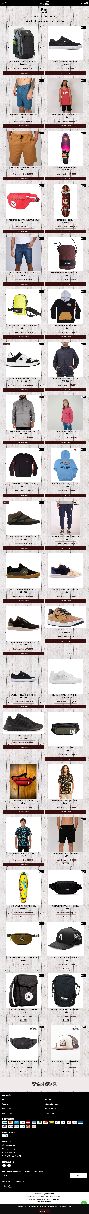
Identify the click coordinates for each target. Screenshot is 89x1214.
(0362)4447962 (10, 1145)
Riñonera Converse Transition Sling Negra (65, 906)
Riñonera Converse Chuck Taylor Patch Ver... (23, 958)
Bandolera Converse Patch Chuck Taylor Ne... (23, 1009)
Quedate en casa (7, 1113)
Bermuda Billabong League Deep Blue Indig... (23, 273)
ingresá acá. (57, 1199)
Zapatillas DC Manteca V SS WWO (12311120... (65, 695)
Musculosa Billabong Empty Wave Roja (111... (65, 114)
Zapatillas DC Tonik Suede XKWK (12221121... (65, 62)
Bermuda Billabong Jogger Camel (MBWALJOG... (23, 167)
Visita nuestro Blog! (11, 1152)
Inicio (3, 1099)
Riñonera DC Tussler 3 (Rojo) (23, 800)
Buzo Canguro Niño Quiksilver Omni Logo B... (65, 325)
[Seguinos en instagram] (4, 1165)
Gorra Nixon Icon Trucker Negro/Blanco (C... (65, 958)
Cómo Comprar (7, 1108)
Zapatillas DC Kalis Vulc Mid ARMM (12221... (23, 536)
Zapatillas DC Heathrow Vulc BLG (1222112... (23, 589)
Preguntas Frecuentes (51, 1108)
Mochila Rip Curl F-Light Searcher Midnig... (23, 62)
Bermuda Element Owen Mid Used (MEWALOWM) (23, 114)
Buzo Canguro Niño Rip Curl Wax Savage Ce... (66, 484)
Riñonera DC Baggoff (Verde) (66, 748)
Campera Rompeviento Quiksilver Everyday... (65, 378)
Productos (47, 1099)
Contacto (5, 1104)
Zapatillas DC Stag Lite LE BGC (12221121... (23, 642)
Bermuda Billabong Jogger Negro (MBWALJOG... (65, 853)
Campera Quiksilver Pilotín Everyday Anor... (23, 431)
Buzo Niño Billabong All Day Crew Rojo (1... (65, 431)
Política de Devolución (51, 1104)
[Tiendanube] (44, 1194)
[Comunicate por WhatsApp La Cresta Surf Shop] (84, 1203)
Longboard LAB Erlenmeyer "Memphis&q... (23, 906)
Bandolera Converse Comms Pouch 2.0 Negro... (65, 1009)
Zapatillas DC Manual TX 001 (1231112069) (23, 695)
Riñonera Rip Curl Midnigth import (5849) (23, 1061)
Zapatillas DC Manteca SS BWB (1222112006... (23, 378)
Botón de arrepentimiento (44, 1202)
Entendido (44, 1211)
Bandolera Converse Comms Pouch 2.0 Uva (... (65, 273)
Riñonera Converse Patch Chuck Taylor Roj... (23, 220)
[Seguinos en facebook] (9, 1165)
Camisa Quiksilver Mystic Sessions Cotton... (23, 853)
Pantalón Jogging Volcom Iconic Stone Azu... (66, 536)
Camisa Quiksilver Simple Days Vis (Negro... (65, 800)
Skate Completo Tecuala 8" (65, 220)
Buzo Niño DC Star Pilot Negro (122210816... (23, 484)
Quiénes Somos (49, 1113)
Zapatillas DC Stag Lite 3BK (23, 735)
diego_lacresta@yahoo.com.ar (14, 1149)
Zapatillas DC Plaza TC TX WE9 (65, 629)
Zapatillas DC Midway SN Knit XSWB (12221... (65, 589)
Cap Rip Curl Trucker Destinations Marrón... (65, 1061)
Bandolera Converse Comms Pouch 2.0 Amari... (23, 325)
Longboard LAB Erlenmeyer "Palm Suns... (65, 167)
